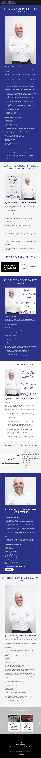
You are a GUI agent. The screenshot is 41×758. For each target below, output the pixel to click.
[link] (8, 2)
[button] (40, 2)
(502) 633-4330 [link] (20, 749)
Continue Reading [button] (14, 729)
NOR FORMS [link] (20, 738)
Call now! (9, 569)
